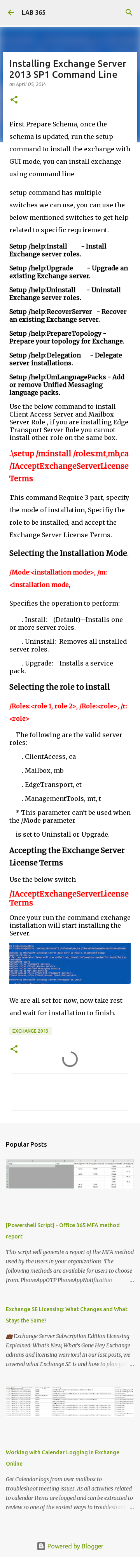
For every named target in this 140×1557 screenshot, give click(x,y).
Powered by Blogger (74, 1546)
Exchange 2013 (30, 1030)
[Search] (129, 12)
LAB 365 (34, 12)
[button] (14, 100)
